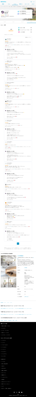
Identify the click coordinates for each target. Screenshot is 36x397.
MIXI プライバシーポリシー (6, 383)
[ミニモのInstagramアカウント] (14, 392)
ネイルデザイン (4, 351)
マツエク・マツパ (5, 6)
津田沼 (11, 6)
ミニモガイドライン (5, 377)
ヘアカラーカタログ (5, 344)
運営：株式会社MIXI (5, 363)
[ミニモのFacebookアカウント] (19, 392)
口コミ (11, 302)
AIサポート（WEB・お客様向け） (7, 388)
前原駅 (13, 320)
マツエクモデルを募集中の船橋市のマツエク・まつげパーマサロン (23, 308)
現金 (25, 272)
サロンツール (4, 372)
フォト (13, 21)
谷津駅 (16, 320)
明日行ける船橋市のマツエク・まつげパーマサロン (7, 308)
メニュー (22, 21)
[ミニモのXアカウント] (16, 392)
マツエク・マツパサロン (5, 330)
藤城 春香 (23, 6)
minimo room (4, 368)
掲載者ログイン (4, 374)
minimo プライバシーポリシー (6, 381)
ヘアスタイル (4, 340)
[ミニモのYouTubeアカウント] (21, 392)
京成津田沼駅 (9, 320)
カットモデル (4, 356)
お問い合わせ (26, 296)
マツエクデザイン (4, 353)
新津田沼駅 (5, 320)
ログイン (34, 1)
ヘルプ (3, 386)
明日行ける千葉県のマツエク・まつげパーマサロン (7, 314)
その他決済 (26, 280)
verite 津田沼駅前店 (18, 6)
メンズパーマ (4, 349)
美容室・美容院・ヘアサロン (6, 325)
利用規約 (3, 379)
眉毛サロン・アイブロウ (5, 332)
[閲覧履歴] (31, 2)
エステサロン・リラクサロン (6, 334)
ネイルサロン (4, 328)
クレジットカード (27, 275)
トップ (1, 6)
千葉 (9, 6)
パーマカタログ (4, 347)
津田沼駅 (14, 6)
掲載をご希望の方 (4, 370)
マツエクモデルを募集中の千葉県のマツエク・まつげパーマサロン (23, 314)
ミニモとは (3, 361)
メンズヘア (3, 342)
